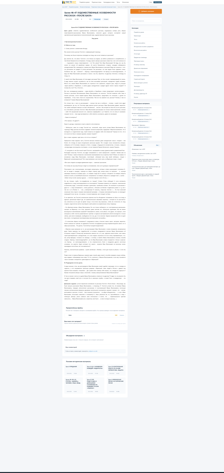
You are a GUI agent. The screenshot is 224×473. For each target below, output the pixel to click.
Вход (151, 2)
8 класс (106, 19)
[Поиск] (143, 2)
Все (157, 145)
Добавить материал (147, 11)
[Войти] (146, 2)
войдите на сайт (93, 351)
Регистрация (158, 2)
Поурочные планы (96, 2)
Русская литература (85, 7)
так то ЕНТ (64, 7)
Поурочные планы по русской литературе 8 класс (103, 7)
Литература (97, 19)
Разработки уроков (85, 2)
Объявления (125, 2)
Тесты (118, 2)
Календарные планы (109, 2)
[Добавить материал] (140, 2)
